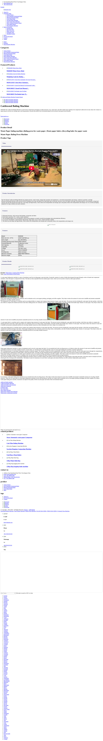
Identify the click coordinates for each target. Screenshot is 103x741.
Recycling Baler (4, 388)
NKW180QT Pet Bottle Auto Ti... (17, 94)
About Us (6, 12)
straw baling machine (6, 390)
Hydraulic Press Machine (63, 511)
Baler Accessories (8, 27)
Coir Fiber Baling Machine (15, 443)
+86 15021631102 (8, 4)
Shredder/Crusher (11, 33)
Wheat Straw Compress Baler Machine (15, 272)
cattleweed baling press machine (8, 384)
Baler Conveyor (10, 31)
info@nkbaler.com (8, 3)
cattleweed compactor (6, 386)
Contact (5, 38)
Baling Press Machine (30, 511)
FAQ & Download (8, 36)
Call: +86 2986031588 (9, 475)
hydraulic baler (4, 387)
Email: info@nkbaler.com (10, 474)
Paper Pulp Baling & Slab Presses (12, 274)
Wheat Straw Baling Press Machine (9, 391)
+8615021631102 (8, 545)
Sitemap (26, 509)
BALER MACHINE (41, 511)
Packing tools (10, 28)
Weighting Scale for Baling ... (16, 77)
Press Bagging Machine (12, 25)
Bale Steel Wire (10, 29)
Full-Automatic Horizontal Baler (14, 16)
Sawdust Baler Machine (12, 20)
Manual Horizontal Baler (12, 17)
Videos (5, 39)
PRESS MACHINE (52, 511)
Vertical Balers (10, 15)
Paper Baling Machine (19, 511)
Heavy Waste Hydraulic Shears (14, 23)
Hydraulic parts (10, 32)
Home (5, 41)
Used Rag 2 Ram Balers (14, 455)
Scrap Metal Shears (11, 24)
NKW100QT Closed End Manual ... (18, 88)
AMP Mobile (32, 509)
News (5, 35)
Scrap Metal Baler (11, 19)
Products (6, 43)
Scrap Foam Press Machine (13, 21)
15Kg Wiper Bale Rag (13, 460)
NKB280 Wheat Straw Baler (15, 71)
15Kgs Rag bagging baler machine (17, 466)
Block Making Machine (9, 56)
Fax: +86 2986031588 (9, 478)
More (5, 490)
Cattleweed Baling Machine (7, 383)
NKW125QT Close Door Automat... (18, 82)
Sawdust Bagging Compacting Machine (19, 449)
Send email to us (4, 116)
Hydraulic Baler (7, 13)
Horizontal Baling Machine (7, 511)
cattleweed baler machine (7, 382)
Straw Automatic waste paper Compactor (19, 437)
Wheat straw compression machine (9, 393)
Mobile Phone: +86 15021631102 (12, 477)
